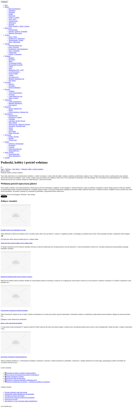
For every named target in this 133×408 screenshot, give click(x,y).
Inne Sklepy (16, 169)
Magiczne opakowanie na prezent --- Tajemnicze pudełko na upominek (28, 382)
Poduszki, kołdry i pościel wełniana (32, 169)
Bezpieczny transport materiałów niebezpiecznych (21, 380)
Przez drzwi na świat (11, 399)
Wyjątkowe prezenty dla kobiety (15, 396)
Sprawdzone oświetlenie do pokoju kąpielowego (14, 357)
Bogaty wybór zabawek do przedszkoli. (11, 323)
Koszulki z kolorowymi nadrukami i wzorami (13, 230)
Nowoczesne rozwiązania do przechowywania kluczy (22, 375)
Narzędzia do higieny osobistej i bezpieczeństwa (21, 373)
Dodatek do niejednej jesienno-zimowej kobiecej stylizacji (16, 276)
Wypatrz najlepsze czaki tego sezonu (16, 392)
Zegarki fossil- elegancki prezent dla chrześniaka (14, 310)
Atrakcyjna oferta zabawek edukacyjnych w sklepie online (17, 243)
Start (2, 169)
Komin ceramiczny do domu (15, 376)
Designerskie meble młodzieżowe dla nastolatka (19, 394)
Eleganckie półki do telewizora (15, 378)
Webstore (8, 169)
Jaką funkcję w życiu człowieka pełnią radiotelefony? (21, 401)
